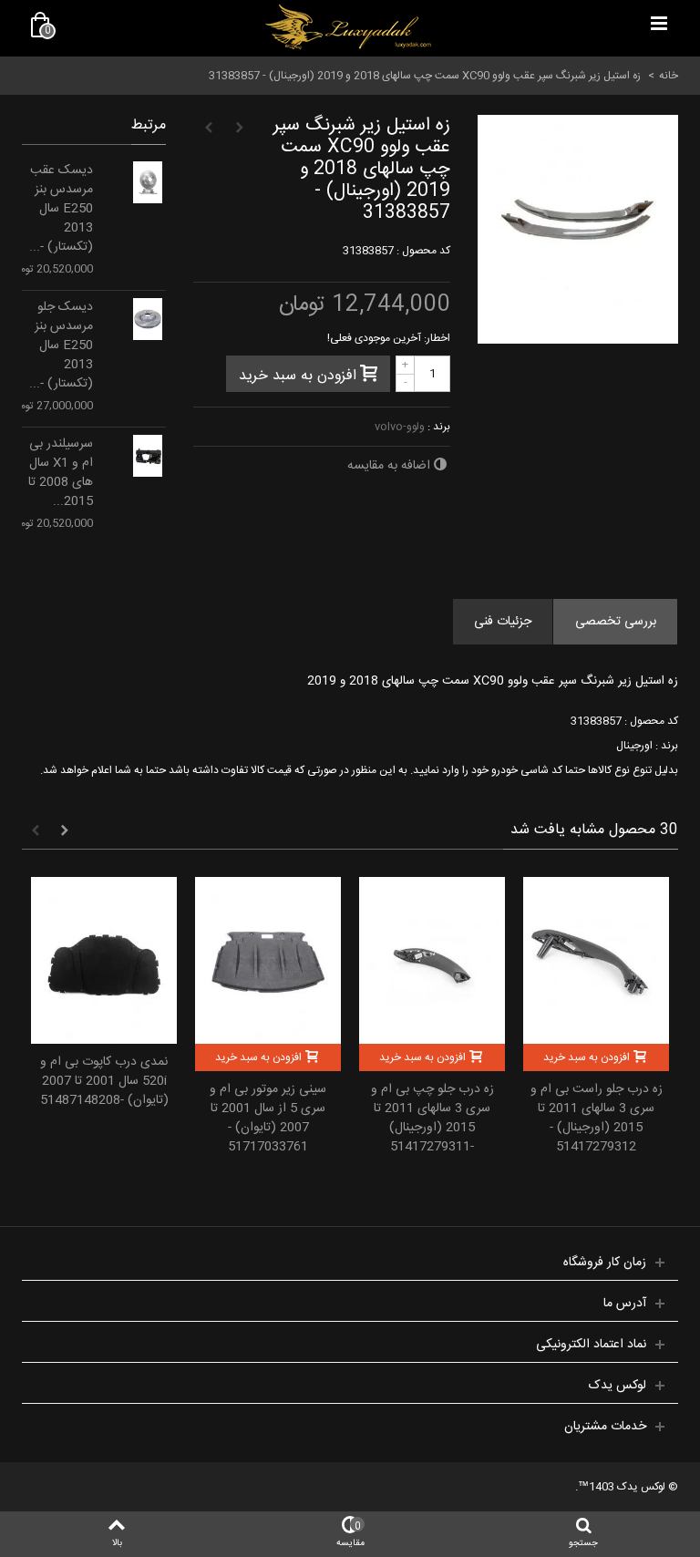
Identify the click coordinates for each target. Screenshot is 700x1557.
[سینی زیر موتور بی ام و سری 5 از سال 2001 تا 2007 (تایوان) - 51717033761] (268, 960)
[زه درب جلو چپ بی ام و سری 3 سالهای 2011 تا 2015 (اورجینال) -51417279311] (432, 960)
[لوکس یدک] (348, 27)
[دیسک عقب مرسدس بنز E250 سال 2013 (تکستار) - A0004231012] (147, 182)
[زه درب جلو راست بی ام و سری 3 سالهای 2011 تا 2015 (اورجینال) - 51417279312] (596, 960)
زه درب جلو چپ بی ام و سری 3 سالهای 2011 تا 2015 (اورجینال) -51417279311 (432, 1118)
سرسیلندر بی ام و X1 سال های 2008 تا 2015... (60, 473)
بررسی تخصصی (615, 622)
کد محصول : (423, 250)
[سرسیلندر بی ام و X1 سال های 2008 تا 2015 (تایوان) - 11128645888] (147, 456)
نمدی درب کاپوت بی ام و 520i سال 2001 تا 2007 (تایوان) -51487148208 (104, 1081)
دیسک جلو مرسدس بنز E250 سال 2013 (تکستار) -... (61, 346)
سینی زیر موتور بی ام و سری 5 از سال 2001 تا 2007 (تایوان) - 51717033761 (268, 1118)
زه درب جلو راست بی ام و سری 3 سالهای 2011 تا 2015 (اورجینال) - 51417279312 (596, 1118)
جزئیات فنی (502, 622)
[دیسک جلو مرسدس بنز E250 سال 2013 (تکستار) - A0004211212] (147, 319)
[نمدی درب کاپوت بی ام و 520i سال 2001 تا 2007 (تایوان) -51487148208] (104, 960)
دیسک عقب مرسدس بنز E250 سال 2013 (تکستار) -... (61, 209)
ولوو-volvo (400, 427)
